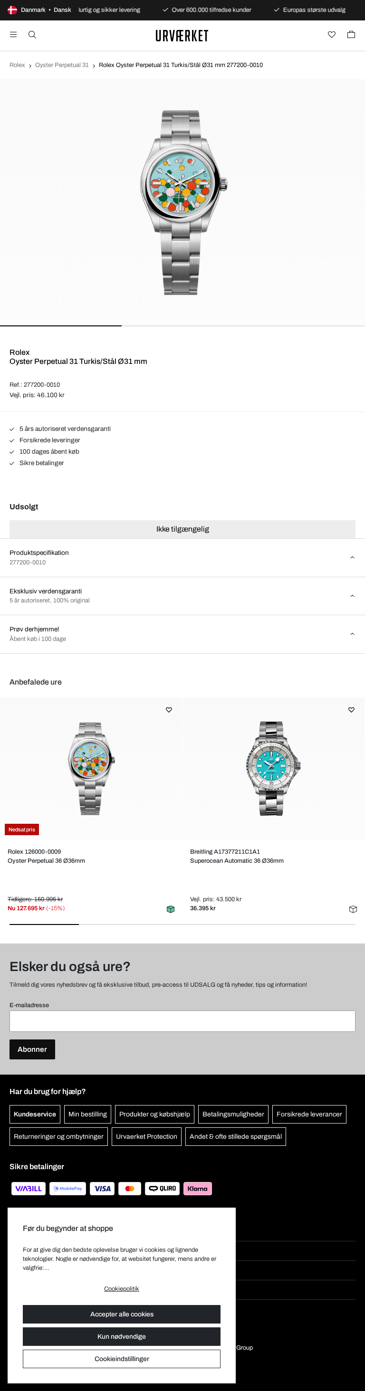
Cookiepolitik (121, 1289)
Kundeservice (35, 1114)
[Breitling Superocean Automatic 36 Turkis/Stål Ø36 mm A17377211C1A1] (273, 768)
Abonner (32, 1049)
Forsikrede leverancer (309, 1114)
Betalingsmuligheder (233, 1114)
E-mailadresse (29, 1005)
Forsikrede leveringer (49, 440)
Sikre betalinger (41, 463)
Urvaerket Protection (146, 1136)
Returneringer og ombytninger (59, 1136)
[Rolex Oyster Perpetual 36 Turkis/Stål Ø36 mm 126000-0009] (90, 768)
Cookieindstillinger (122, 1358)
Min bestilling (87, 1114)
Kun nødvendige (121, 1336)
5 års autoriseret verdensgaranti (64, 428)
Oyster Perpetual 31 (62, 65)
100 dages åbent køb (48, 451)
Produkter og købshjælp (154, 1114)
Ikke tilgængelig (182, 529)
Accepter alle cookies (122, 1314)
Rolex (17, 65)
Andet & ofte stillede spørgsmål (236, 1136)
